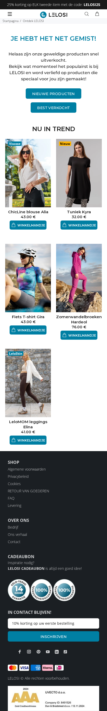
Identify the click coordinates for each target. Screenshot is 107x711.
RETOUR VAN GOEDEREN (28, 490)
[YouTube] (47, 651)
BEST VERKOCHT (53, 107)
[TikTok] (65, 652)
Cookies (14, 483)
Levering (14, 505)
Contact (14, 541)
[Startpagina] (53, 14)
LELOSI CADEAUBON (26, 568)
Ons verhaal (17, 534)
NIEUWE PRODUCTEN (53, 93)
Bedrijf (13, 527)
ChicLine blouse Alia (28, 211)
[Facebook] (19, 651)
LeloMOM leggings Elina (28, 424)
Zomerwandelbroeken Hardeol (79, 319)
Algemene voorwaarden (27, 469)
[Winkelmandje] (97, 14)
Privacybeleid (18, 476)
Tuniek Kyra (79, 211)
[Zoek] (87, 14)
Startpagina (10, 21)
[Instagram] (29, 651)
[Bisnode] (53, 697)
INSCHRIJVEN (54, 636)
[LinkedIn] (57, 652)
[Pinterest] (38, 651)
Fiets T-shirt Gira (28, 316)
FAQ (11, 498)
